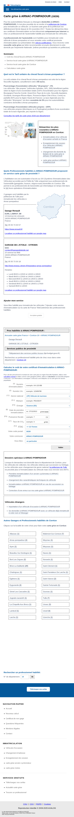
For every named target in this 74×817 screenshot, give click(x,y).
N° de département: (12, 677)
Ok (32, 677)
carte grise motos (13, 768)
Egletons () (15, 579)
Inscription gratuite (36, 315)
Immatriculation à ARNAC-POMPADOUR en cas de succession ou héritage (36, 485)
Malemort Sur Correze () (53, 534)
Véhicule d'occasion (14, 748)
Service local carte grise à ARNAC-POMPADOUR (27, 61)
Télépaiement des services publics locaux (26, 353)
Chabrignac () (16, 572)
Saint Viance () (49, 579)
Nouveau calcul (12, 714)
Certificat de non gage (15, 719)
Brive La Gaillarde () (19, 566)
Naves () (47, 553)
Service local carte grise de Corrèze (21, 64)
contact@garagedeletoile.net (17, 250)
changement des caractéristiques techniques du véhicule (32, 480)
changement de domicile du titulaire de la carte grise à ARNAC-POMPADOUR (54, 154)
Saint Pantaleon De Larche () (55, 572)
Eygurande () (15, 585)
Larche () (14, 617)
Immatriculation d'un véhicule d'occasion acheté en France (55, 138)
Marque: (17, 400)
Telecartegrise (15, 5)
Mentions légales (13, 729)
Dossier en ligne (50, 2)
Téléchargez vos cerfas (38, 689)
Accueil (9, 709)
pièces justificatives (43, 43)
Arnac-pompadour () (18, 540)
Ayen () (13, 547)
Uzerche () (48, 617)
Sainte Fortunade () (51, 585)
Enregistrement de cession (17, 758)
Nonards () (48, 559)
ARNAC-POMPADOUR (50, 335)
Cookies (47, 804)
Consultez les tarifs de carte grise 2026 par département (27, 116)
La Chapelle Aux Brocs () (20, 604)
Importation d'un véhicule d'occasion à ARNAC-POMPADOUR (34, 507)
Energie (17, 405)
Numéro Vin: (16, 391)
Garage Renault (15, 339)
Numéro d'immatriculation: (16, 385)
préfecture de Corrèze (57, 24)
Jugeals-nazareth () (18, 598)
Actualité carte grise (14, 787)
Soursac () (48, 592)
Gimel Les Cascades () (20, 592)
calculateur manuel (10, 376)
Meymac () (48, 540)
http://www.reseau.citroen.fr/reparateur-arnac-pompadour (28, 266)
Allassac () (14, 534)
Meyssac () (48, 547)
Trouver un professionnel (16, 792)
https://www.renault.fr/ (13, 229)
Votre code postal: (15, 431)
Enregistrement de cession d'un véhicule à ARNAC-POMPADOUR (54, 145)
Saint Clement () (50, 566)
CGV (32, 804)
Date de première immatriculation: (15, 411)
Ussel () (46, 611)
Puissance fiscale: (14, 417)
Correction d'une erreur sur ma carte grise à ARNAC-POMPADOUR (36, 490)
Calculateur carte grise (16, 68)
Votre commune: (16, 436)
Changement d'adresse (15, 753)
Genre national (14, 396)
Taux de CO (16, 421)
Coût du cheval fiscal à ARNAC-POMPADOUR (26, 57)
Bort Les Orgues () (18, 559)
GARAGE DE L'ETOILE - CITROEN (23, 344)
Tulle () (46, 598)
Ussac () (47, 604)
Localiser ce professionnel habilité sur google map (25, 233)
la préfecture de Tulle (58, 467)
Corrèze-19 (34, 335)
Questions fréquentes (15, 724)
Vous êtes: (18, 441)
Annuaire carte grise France (16, 335)
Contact (66, 2)
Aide (60, 2)
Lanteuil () (14, 611)
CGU (25, 804)
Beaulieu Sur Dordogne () (21, 553)
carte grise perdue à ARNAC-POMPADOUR (55, 161)
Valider (60, 447)
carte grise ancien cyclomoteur (18, 763)
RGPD (39, 804)
